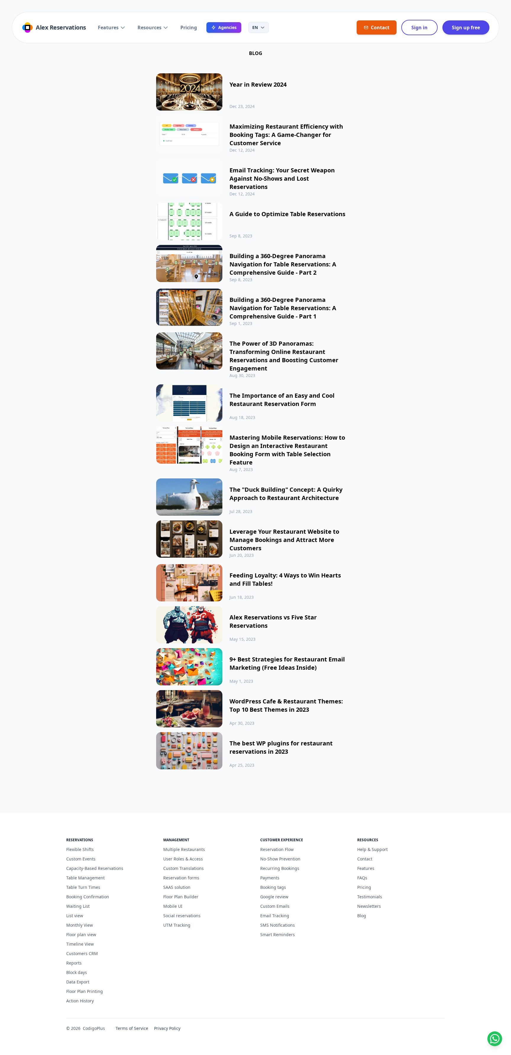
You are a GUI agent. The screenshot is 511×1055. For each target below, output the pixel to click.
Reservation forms (181, 878)
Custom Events (81, 859)
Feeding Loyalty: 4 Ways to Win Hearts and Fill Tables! (285, 579)
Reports (74, 963)
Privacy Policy (167, 1028)
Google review (274, 896)
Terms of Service (132, 1028)
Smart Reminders (277, 934)
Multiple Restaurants (184, 849)
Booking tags (273, 887)
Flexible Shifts (80, 849)
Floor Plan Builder (180, 896)
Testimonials (369, 896)
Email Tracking (274, 915)
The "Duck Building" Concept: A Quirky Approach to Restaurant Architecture (285, 494)
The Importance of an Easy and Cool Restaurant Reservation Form (281, 399)
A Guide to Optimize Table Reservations (287, 214)
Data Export (77, 982)
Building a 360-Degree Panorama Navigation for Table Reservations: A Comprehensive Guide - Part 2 (282, 264)
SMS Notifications (277, 925)
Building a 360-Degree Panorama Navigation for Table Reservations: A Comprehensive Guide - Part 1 (282, 308)
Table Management (85, 878)
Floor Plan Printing (84, 991)
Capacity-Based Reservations (94, 868)
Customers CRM (82, 953)
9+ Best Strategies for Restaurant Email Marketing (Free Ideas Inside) (287, 663)
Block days (76, 972)
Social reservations (181, 915)
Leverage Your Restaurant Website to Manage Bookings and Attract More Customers (284, 540)
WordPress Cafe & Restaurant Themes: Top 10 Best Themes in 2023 (286, 705)
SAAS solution (176, 887)
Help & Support (372, 849)
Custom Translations (183, 868)
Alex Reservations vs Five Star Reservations (273, 621)
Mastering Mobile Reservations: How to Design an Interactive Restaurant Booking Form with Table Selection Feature (287, 449)
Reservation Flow (277, 849)
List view (74, 915)
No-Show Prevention (280, 859)
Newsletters (369, 906)
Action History (80, 1001)
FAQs (362, 878)
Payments (269, 878)
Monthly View (79, 925)
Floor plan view (81, 934)
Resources (149, 27)
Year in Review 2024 (258, 84)
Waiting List (78, 906)
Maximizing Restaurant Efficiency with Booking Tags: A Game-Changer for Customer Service (286, 134)
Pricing (188, 27)
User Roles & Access (183, 859)
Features (108, 27)
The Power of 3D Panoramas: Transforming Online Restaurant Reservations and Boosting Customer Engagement (283, 355)
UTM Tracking (176, 925)
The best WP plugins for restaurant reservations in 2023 (281, 747)
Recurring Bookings (279, 868)
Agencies (227, 27)
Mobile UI (172, 906)
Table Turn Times (83, 887)
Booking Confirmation (87, 896)
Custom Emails (275, 906)
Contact (364, 859)
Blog (361, 915)
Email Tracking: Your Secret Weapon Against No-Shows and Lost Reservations (282, 178)
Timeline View (80, 944)
